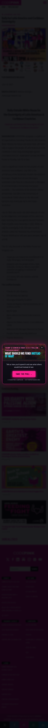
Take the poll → (24, 374)
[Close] (42, 347)
